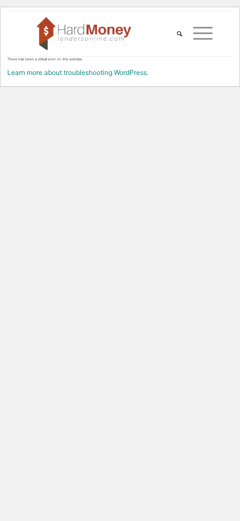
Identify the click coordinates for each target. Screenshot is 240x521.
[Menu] (197, 33)
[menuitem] (174, 33)
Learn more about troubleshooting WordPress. (77, 72)
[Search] (174, 33)
